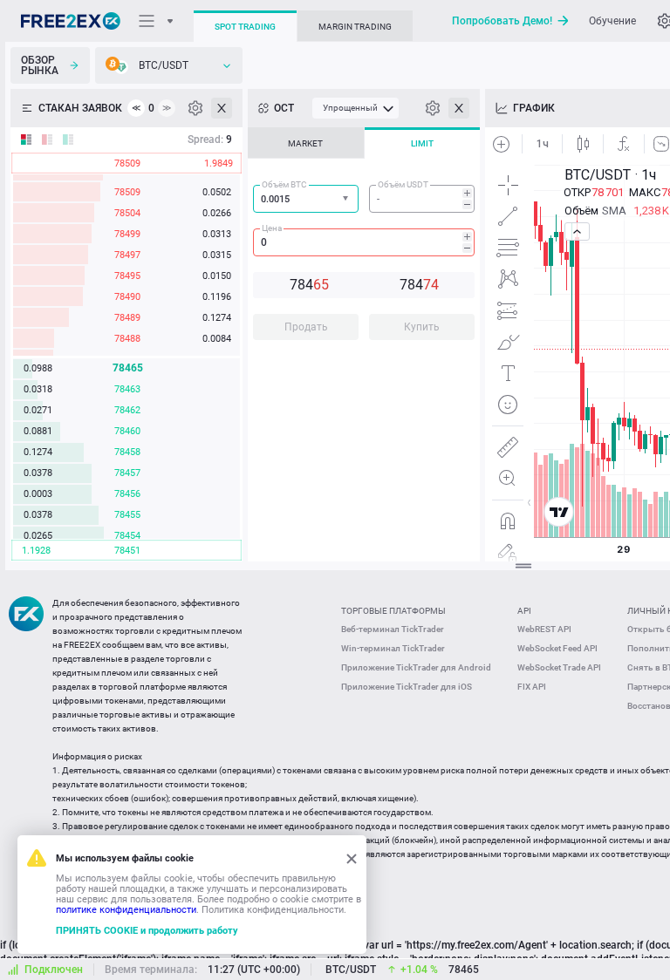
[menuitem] (355, 108)
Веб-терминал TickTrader (392, 629)
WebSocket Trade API (559, 667)
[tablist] (364, 238)
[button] (347, 199)
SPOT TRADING (245, 26)
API (524, 611)
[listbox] (169, 65)
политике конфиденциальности (126, 909)
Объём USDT (403, 184)
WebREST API (544, 629)
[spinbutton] (422, 199)
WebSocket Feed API (557, 648)
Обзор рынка (39, 65)
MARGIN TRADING (355, 26)
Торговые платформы (393, 611)
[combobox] (306, 199)
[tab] (306, 143)
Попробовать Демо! (502, 21)
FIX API (531, 686)
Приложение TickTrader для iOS (406, 686)
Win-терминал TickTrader (393, 648)
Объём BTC (284, 184)
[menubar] (355, 108)
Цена (272, 228)
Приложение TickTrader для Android (416, 667)
